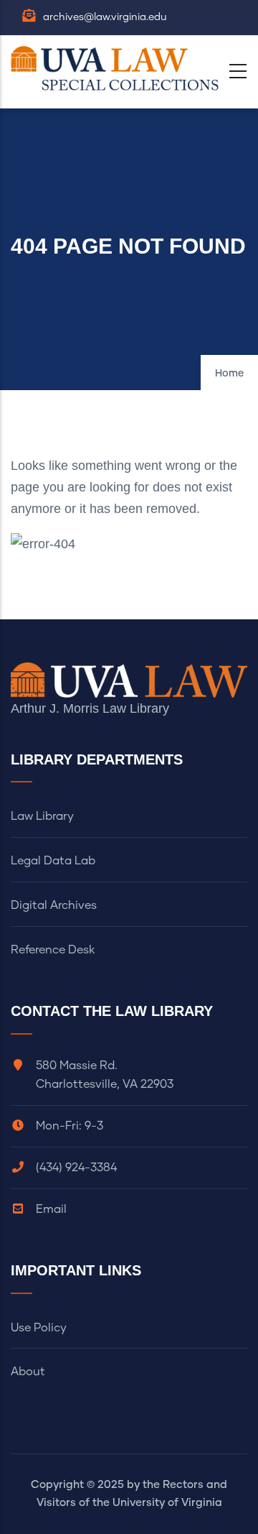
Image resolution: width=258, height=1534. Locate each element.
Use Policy (39, 1328)
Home (229, 374)
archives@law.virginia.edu (105, 17)
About (28, 1371)
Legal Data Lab (53, 861)
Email (51, 1209)
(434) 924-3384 (76, 1167)
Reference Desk (53, 950)
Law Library (42, 816)
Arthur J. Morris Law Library (90, 708)
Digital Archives (54, 905)
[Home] (118, 68)
